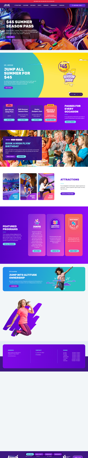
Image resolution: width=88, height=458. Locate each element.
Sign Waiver (58, 454)
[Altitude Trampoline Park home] (7, 5)
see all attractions (67, 193)
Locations (25, 5)
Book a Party (73, 251)
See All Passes (70, 121)
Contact (39, 354)
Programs (45, 5)
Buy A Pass (10, 37)
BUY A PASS (8, 87)
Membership (48, 454)
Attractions (18, 5)
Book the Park (19, 139)
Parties (13, 139)
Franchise (61, 5)
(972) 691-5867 (40, 352)
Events (39, 5)
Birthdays (32, 5)
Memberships (54, 5)
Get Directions (12, 356)
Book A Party (10, 156)
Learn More (21, 156)
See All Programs (9, 244)
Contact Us (55, 251)
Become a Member (50, 119)
